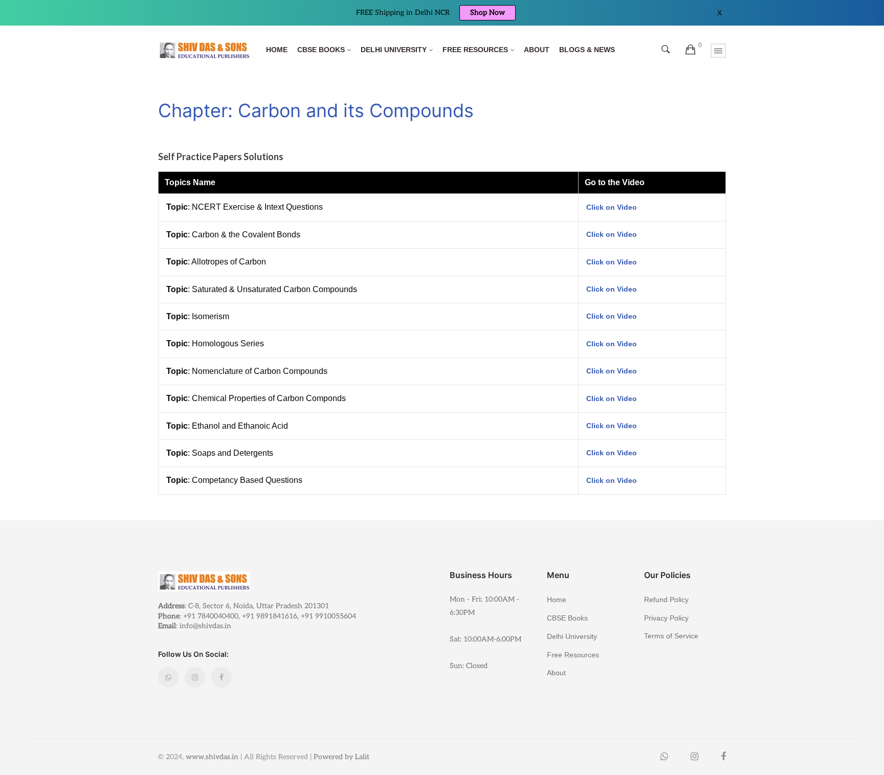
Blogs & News (587, 50)
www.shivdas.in (212, 756)
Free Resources (475, 50)
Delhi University (394, 50)
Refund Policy (666, 599)
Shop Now (487, 12)
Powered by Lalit (341, 756)
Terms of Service (671, 635)
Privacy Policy (666, 618)
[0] (690, 50)
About (536, 50)
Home (277, 50)
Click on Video (611, 207)
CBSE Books (321, 50)
